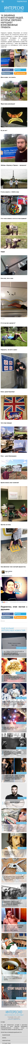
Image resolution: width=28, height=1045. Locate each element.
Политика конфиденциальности (11, 1032)
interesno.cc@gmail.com (14, 1019)
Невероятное (6, 1040)
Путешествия (6, 1043)
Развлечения (6, 1035)
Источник (3, 621)
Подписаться (22, 1)
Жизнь (4, 1037)
